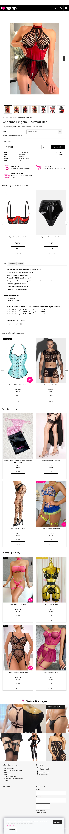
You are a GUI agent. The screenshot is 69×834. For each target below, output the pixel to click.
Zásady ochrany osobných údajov (13, 778)
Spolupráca (7, 774)
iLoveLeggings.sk (44, 772)
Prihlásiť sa (43, 806)
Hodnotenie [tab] (12, 263)
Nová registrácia (40, 810)
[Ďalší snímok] (64, 58)
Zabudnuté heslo (41, 812)
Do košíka (59, 147)
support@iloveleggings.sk (46, 768)
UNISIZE (51, 401)
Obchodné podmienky (10, 776)
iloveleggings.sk (43, 774)
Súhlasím (57, 822)
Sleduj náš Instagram (37, 701)
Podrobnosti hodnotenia (25, 117)
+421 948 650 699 (44, 770)
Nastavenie (11, 830)
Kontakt (6, 772)
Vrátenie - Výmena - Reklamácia (13, 770)
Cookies (6, 781)
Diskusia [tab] (20, 263)
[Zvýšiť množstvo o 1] (48, 147)
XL (21, 253)
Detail (18, 248)
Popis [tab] (4, 263)
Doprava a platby (9, 768)
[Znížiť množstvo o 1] (39, 147)
